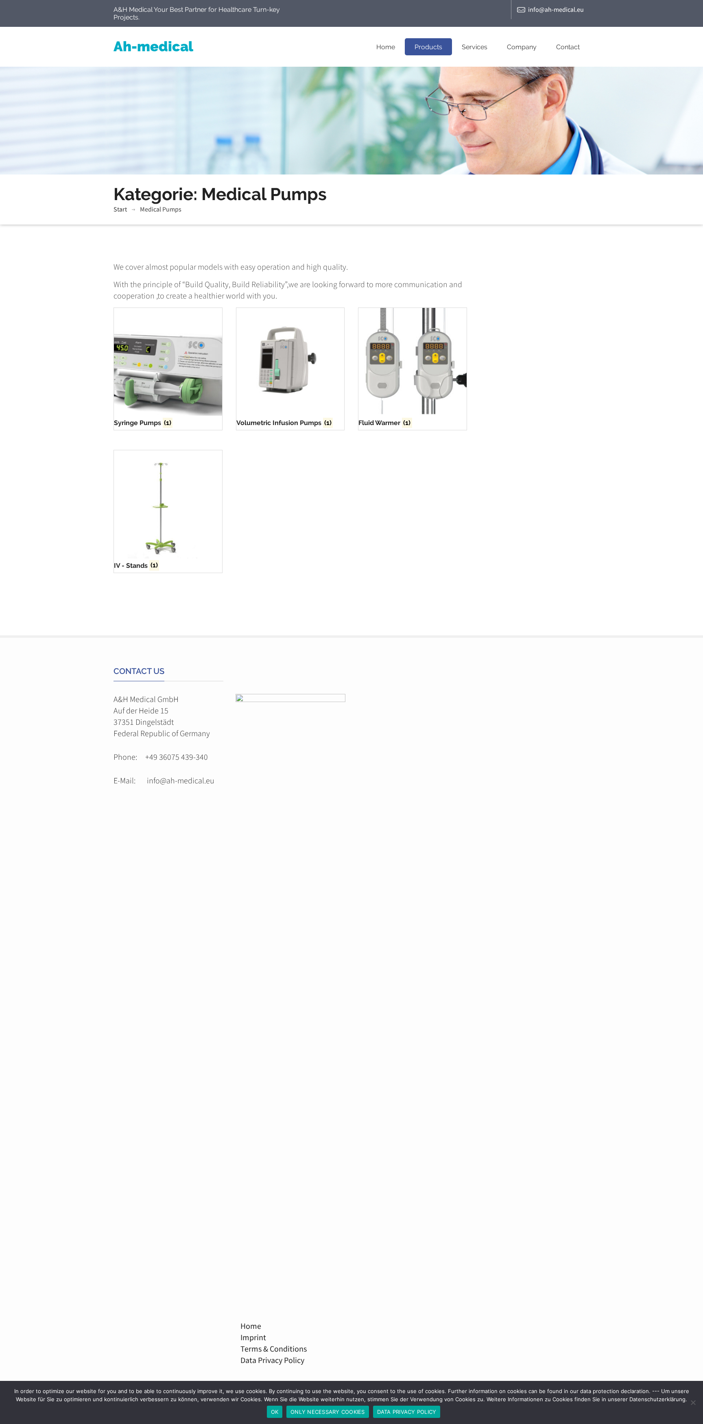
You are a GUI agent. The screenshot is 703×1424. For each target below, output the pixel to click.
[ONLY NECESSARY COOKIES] (693, 1402)
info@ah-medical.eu (556, 9)
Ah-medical (153, 46)
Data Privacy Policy (270, 1360)
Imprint (251, 1337)
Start (120, 209)
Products (428, 47)
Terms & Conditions (271, 1348)
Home (385, 47)
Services (474, 47)
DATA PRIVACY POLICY (407, 1412)
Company (522, 47)
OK (275, 1412)
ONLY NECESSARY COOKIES (327, 1412)
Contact (568, 47)
